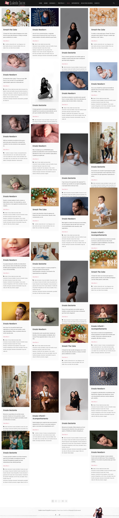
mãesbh (65, 453)
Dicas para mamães (87, 3)
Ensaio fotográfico (44, 284)
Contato (96, 3)
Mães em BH (24, 482)
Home (40, 3)
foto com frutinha (19, 158)
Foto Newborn (104, 104)
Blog (68, 3)
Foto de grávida (46, 50)
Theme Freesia (60, 510)
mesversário (19, 160)
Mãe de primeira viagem (42, 173)
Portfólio (61, 3)
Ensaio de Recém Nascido (21, 91)
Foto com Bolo (9, 48)
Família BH (39, 50)
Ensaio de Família (49, 46)
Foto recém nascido (41, 51)
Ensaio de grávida (80, 69)
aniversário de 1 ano (14, 44)
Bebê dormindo (44, 44)
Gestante (44, 55)
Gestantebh (49, 55)
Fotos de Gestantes (36, 290)
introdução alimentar (11, 160)
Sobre (46, 3)
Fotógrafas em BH (21, 95)
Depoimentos (75, 3)
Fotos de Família (45, 53)
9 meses (16, 153)
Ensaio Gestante (69, 52)
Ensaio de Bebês (17, 46)
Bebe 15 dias (37, 44)
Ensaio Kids (44, 48)
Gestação (40, 55)
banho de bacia (9, 46)
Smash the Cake (10, 29)
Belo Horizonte (67, 67)
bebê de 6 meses (12, 156)
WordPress (66, 510)
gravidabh (55, 55)
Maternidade (71, 453)
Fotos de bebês (37, 53)
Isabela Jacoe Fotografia (44, 510)
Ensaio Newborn (39, 29)
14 (63, 501)
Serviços (52, 3)
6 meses (11, 153)
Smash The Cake (40, 209)
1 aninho (7, 44)
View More (6, 41)
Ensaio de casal (82, 67)
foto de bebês (16, 48)
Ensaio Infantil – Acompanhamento (99, 233)
